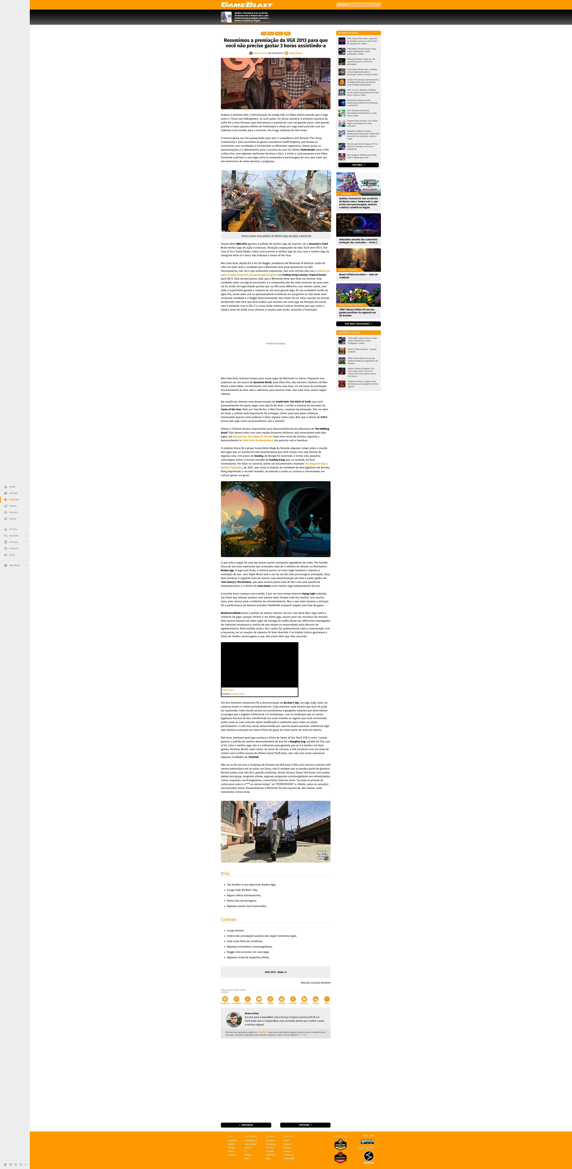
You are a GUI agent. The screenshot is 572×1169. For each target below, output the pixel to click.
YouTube (259, 1003)
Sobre (286, 1140)
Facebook (225, 1003)
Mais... (247, 1158)
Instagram (236, 1003)
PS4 (271, 33)
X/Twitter (248, 1003)
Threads (293, 1003)
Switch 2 (248, 1147)
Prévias (231, 1147)
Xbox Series (250, 1144)
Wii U (279, 33)
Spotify (281, 1003)
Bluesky (304, 1003)
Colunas (232, 1155)
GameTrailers (228, 690)
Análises (232, 1144)
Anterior (247, 1125)
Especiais (232, 1140)
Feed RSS (270, 1155)
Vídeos (231, 1151)
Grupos (316, 1003)
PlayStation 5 (251, 1140)
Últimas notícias (348, 33)
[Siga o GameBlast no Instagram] (10, 1164)
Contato (287, 1147)
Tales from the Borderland (257, 440)
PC (263, 33)
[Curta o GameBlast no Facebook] (5, 1164)
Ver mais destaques (357, 323)
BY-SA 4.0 (301, 1035)
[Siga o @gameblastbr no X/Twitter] (15, 1164)
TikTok (270, 1003)
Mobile (248, 1155)
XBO (287, 33)
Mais (327, 1003)
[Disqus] (276, 1080)
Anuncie (287, 1151)
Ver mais (357, 165)
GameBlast (262, 1032)
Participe (287, 1144)
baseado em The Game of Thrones (253, 436)
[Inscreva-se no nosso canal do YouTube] (20, 1164)
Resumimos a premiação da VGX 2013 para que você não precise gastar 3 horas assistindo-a (276, 43)
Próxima (304, 1125)
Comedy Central (237, 694)
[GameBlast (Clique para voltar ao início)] (247, 4)
